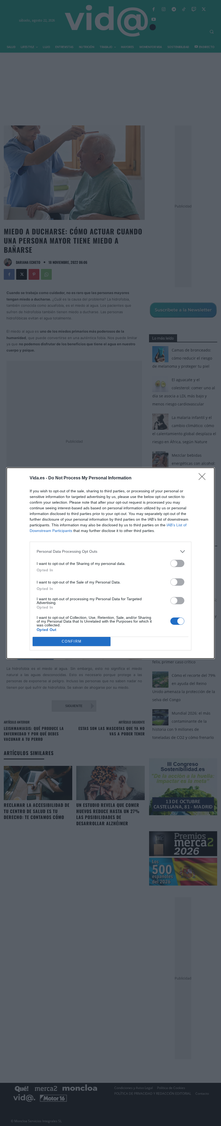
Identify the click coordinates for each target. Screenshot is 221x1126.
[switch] (177, 563)
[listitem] (110, 551)
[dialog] (110, 563)
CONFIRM (72, 641)
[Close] (204, 478)
